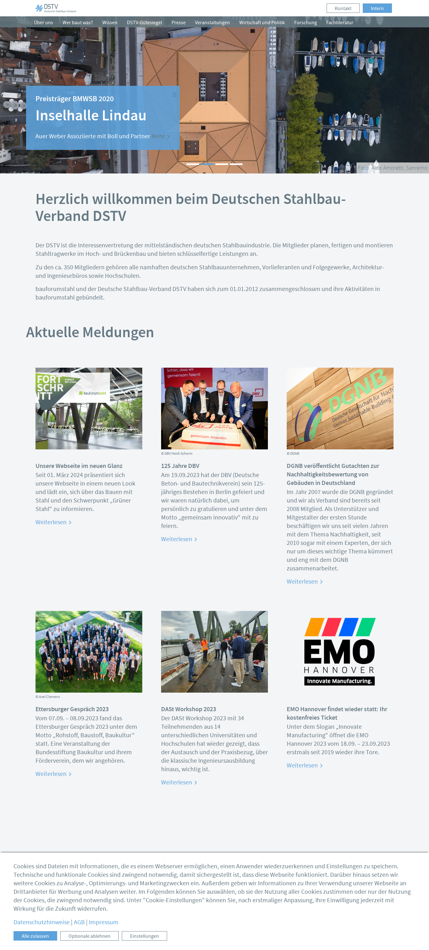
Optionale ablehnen (89, 936)
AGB (79, 922)
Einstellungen (144, 936)
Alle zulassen (35, 936)
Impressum (103, 922)
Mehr (158, 136)
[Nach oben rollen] (414, 935)
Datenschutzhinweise (42, 922)
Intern (377, 8)
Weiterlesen (51, 522)
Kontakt (343, 8)
